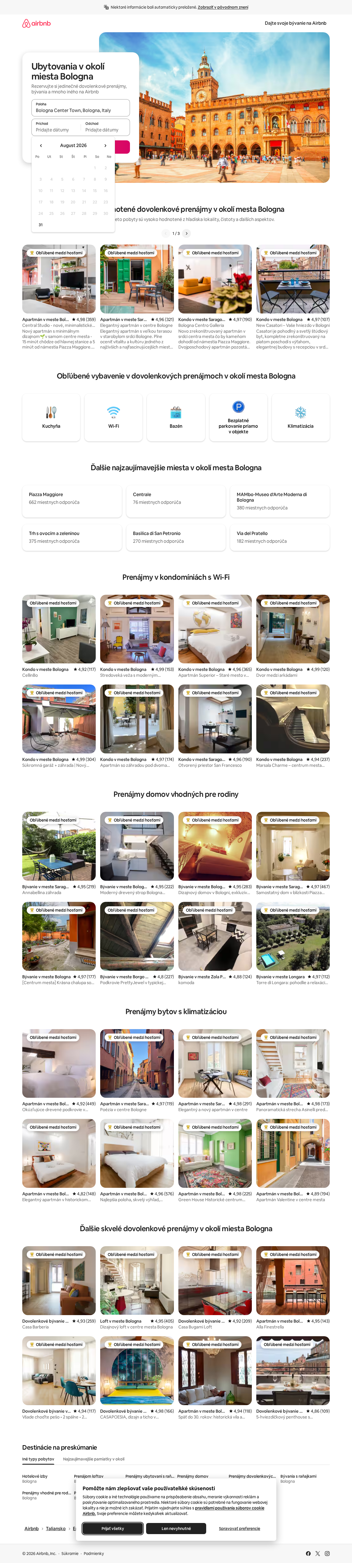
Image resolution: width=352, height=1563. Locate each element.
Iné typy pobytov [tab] (38, 1459)
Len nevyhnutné (176, 1528)
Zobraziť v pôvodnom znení (223, 7)
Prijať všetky (112, 1528)
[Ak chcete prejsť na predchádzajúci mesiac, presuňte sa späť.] (41, 145)
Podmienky (94, 1553)
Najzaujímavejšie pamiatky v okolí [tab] (93, 1459)
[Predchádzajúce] (165, 233)
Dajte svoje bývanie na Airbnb (295, 23)
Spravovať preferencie (239, 1528)
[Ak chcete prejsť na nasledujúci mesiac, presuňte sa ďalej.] (105, 145)
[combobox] (80, 110)
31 (41, 224)
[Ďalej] (186, 233)
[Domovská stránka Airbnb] (36, 23)
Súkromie (69, 1553)
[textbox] (56, 129)
